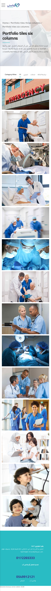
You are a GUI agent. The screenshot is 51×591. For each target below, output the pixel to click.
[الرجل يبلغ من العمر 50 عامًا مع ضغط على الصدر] (26, 320)
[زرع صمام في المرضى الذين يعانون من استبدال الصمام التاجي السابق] (26, 480)
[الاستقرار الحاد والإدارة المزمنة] (26, 416)
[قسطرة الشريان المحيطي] (26, 127)
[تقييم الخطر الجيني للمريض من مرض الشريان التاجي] (26, 287)
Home (5, 23)
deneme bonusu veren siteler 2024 (12, 587)
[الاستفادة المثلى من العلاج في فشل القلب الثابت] (26, 448)
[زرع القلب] (26, 223)
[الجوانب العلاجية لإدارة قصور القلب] (26, 352)
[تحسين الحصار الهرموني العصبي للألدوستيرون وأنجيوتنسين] (26, 512)
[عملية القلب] (26, 255)
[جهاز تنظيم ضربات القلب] (26, 95)
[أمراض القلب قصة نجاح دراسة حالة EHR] (26, 384)
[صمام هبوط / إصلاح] (26, 159)
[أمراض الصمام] (26, 191)
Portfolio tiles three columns (26, 23)
